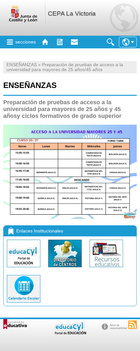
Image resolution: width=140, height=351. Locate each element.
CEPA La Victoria (72, 13)
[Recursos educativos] (106, 268)
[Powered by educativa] (15, 324)
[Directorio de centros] (65, 268)
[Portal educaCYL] (24, 268)
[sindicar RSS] (132, 324)
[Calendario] (24, 304)
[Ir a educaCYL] (70, 333)
